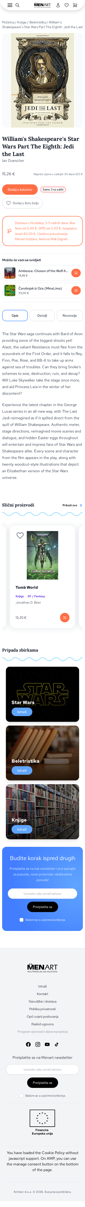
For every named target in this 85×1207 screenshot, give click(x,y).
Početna (8, 22)
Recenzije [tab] (70, 315)
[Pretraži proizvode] (17, 5)
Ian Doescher (13, 160)
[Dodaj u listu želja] (20, 535)
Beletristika (38, 22)
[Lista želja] (66, 5)
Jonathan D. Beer (28, 602)
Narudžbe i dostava (42, 1001)
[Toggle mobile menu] (10, 5)
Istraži (22, 712)
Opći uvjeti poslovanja (42, 1016)
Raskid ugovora (42, 1024)
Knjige (21, 22)
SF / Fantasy (36, 596)
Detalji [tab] (42, 315)
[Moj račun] (58, 5)
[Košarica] (75, 5)
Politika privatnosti (42, 1009)
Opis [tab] (15, 315)
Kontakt (42, 994)
